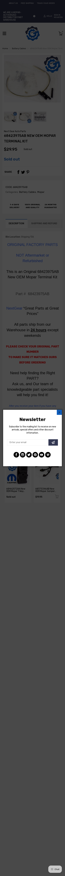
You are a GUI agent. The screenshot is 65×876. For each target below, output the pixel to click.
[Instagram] (22, 455)
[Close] (59, 412)
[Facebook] (16, 455)
